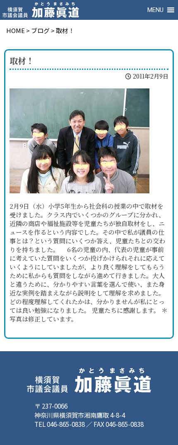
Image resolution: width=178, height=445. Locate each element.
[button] (155, 10)
